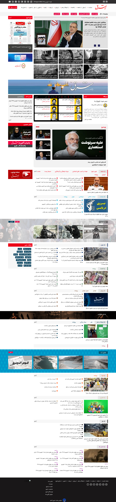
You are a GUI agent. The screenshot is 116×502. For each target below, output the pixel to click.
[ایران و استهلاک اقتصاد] (20, 133)
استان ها (23, 7)
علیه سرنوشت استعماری (99, 165)
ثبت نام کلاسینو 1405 (20, 260)
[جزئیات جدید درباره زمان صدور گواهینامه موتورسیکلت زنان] (96, 232)
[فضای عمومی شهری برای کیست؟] (78, 102)
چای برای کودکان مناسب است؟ (74, 182)
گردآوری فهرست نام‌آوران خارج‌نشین (73, 337)
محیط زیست (47, 171)
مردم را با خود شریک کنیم (44, 114)
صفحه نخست (105, 481)
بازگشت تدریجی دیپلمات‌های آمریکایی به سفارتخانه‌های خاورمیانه (48, 257)
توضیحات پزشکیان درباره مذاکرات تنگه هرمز (71, 212)
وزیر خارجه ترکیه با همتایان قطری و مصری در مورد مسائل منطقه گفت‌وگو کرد (72, 249)
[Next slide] (99, 46)
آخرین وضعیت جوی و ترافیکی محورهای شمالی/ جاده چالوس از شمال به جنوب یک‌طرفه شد (71, 179)
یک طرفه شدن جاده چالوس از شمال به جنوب (97, 192)
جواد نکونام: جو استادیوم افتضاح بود (73, 306)
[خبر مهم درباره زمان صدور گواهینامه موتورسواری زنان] (45, 232)
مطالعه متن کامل (88, 119)
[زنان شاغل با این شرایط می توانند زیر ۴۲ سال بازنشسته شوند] (71, 232)
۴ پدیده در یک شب (51, 379)
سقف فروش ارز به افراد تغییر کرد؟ (100, 286)
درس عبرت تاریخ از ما (100, 101)
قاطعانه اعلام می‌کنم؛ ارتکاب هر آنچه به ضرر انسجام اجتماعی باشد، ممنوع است (95, 27)
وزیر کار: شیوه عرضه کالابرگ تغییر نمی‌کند (72, 272)
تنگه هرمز (56, 14)
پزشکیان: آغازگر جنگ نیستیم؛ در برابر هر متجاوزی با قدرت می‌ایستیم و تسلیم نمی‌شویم (96, 61)
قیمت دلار (94, 14)
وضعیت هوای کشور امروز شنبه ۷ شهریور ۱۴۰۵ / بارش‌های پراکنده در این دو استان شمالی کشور (46, 76)
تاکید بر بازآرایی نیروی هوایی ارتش (73, 208)
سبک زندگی (83, 322)
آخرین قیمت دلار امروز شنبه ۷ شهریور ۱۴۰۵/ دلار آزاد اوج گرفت (96, 76)
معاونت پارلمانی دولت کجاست (43, 99)
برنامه (71, 97)
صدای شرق (58, 481)
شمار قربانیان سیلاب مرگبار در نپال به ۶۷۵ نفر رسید (70, 252)
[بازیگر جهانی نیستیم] (43, 144)
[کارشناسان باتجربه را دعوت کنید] (78, 116)
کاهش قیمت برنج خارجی (75, 276)
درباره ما (51, 484)
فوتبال (94, 291)
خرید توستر (19, 263)
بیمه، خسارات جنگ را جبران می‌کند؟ (48, 383)
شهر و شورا (94, 171)
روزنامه (96, 175)
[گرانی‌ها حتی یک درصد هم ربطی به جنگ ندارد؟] (96, 384)
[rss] (28, 1)
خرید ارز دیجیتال (27, 249)
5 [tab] (23, 51)
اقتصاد (72, 7)
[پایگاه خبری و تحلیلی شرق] (101, 9)
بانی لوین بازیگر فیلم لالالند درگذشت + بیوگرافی (45, 337)
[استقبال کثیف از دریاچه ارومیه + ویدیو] (96, 362)
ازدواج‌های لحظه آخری (76, 391)
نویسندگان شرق (49, 492)
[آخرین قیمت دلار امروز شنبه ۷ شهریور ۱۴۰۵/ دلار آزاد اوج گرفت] (96, 72)
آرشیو (10, 17)
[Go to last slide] (10, 36)
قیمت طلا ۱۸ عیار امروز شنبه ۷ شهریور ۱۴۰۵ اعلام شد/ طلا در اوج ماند (71, 76)
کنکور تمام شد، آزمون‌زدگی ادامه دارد (73, 379)
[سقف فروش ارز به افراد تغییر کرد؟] (96, 277)
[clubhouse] (13, 1)
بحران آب (103, 352)
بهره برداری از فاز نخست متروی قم (73, 190)
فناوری (39, 7)
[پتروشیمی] (58, 87)
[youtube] (9, 1)
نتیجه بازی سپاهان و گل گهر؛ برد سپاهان (47, 306)
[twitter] (19, 1)
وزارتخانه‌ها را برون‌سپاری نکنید (43, 107)
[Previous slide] (95, 46)
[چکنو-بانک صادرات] (20, 58)
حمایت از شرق (49, 486)
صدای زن (103, 222)
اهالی (59, 97)
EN (106, 2)
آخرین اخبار (28, 96)
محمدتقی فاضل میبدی (69, 116)
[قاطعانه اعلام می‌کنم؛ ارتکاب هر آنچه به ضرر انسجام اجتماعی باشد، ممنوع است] (59, 33)
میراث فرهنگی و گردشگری (61, 171)
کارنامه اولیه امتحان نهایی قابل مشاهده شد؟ (46, 190)
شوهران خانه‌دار (77, 383)
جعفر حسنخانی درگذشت (75, 330)
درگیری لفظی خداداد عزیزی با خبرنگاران (47, 302)
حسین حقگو (47, 116)
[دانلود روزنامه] (9, 47)
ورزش (56, 7)
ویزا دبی (20, 249)
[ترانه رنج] (43, 155)
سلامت (38, 171)
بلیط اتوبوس (28, 257)
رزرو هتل (15, 254)
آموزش (103, 175)
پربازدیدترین (20, 96)
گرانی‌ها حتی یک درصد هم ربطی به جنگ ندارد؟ (97, 393)
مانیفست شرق (49, 489)
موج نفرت (54, 391)
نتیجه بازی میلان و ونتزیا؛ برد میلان (73, 298)
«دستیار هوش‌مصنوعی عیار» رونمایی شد (72, 409)
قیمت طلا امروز (27, 263)
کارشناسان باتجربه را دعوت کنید (67, 114)
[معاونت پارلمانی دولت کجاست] (54, 102)
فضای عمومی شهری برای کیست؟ (68, 100)
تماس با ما (50, 481)
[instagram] (25, 1)
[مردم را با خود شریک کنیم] (54, 116)
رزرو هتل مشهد (27, 252)
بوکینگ (29, 260)
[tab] (28, 96)
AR (104, 2)
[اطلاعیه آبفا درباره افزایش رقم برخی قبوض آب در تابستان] (20, 362)
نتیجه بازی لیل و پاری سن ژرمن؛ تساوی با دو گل (97, 308)
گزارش (11, 222)
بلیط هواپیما (19, 252)
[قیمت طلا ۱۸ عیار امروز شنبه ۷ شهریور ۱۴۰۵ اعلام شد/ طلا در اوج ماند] (71, 72)
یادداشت (78, 97)
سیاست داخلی (91, 197)
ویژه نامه (52, 97)
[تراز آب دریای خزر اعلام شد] (45, 362)
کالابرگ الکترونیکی (84, 14)
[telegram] (22, 1)
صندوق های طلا (27, 265)
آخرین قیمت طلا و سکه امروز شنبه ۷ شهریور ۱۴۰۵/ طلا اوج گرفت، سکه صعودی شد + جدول (71, 61)
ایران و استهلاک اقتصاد (26, 138)
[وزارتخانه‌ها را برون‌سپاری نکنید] (54, 109)
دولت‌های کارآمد (70, 107)
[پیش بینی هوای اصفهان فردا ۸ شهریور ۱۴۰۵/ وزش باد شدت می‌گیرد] (96, 455)
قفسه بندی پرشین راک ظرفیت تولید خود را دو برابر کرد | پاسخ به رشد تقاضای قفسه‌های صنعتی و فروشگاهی (96, 440)
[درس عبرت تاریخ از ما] (105, 105)
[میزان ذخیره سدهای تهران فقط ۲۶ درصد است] (71, 362)
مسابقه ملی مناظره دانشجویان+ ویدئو (72, 326)
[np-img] (20, 35)
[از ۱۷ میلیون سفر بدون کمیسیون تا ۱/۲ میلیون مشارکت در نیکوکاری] (96, 406)
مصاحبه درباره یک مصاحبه (50, 387)
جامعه (79, 7)
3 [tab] (27, 51)
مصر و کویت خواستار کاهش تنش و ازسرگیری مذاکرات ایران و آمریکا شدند (72, 257)
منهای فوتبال (85, 291)
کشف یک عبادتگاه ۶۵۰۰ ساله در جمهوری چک (71, 333)
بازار (34, 7)
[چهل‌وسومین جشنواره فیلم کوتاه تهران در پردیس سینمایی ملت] (96, 331)
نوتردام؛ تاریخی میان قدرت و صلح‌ (73, 387)
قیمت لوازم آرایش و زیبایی (25, 254)
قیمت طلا (73, 14)
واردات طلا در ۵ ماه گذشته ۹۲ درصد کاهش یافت (70, 280)
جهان (83, 7)
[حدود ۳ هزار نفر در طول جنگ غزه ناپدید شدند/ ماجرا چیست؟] (96, 254)
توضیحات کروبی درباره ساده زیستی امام (47, 200)
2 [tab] (29, 51)
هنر (91, 322)
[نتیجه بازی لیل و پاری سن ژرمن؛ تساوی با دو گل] (96, 299)
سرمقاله (105, 97)
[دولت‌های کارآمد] (78, 109)
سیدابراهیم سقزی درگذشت (50, 326)
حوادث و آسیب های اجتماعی (79, 171)
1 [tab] (31, 51)
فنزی (46, 97)
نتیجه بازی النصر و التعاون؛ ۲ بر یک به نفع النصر (45, 294)
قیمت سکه (65, 14)
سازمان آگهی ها (49, 494)
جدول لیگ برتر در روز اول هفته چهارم (47, 298)
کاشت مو (20, 265)
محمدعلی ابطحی (46, 101)
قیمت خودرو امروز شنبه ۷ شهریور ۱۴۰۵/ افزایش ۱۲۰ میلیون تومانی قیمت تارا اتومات (46, 61)
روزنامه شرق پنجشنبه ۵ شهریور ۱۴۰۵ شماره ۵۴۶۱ (21, 48)
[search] (31, 1)
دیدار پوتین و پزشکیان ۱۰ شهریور (49, 204)
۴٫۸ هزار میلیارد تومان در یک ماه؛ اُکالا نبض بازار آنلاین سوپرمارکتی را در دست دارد (71, 402)
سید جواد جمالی (70, 109)
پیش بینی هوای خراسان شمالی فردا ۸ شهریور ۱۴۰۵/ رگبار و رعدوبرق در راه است (72, 465)
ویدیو (103, 127)
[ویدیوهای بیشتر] (37, 127)
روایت (50, 7)
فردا (45, 7)
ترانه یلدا (72, 103)
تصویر (30, 7)
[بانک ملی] (20, 65)
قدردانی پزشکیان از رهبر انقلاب (49, 212)
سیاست (90, 7)
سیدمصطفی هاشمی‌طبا (97, 105)
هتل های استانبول (19, 257)
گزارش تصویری (28, 124)
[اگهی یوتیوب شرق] (20, 174)
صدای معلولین (102, 314)
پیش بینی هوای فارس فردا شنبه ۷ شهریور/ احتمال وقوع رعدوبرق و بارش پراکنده (71, 187)
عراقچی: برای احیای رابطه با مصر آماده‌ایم (97, 18)
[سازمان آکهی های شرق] (20, 144)
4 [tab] (25, 51)
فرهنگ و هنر (64, 7)
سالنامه (65, 97)
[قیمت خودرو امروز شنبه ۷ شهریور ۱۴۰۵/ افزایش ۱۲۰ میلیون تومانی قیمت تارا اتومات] (46, 57)
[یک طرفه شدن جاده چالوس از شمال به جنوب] (96, 183)
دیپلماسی (81, 197)
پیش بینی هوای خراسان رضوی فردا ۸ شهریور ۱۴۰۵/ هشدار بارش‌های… (47, 459)
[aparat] (16, 1)
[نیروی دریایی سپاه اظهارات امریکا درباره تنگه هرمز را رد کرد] (96, 205)
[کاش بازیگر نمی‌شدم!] (43, 134)
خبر (17, 222)
